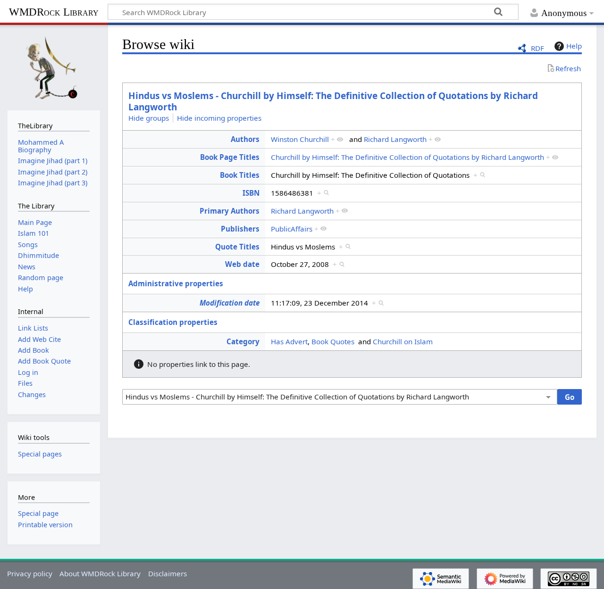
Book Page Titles (230, 157)
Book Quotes (332, 341)
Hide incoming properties (219, 117)
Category (243, 341)
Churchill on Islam (403, 341)
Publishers (240, 228)
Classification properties (173, 322)
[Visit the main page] (54, 66)
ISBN (251, 193)
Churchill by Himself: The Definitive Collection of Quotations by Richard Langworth (407, 157)
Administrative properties (175, 283)
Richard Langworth (395, 139)
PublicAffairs (291, 228)
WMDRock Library (54, 12)
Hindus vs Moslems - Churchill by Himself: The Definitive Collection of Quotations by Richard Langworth (333, 101)
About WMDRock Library (100, 573)
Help (574, 45)
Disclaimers (167, 573)
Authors (245, 139)
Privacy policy (29, 573)
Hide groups (148, 117)
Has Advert (289, 341)
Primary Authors (230, 211)
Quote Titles (237, 246)
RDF (537, 48)
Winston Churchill (300, 139)
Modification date (230, 302)
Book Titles (240, 175)
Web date (242, 264)
